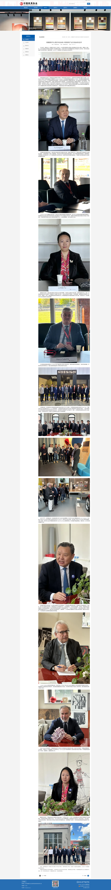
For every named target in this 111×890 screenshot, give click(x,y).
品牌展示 (75, 7)
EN (89, 0)
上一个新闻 (43, 875)
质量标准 (27, 48)
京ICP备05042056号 (86, 887)
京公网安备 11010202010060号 (84, 886)
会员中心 (65, 7)
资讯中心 (45, 7)
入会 (88, 0)
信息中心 (55, 7)
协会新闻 (27, 39)
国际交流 (27, 45)
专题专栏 (85, 7)
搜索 (88, 3)
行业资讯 (27, 42)
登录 (86, 0)
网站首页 (26, 7)
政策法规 (27, 51)
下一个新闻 (84, 875)
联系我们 (24, 881)
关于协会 (36, 7)
